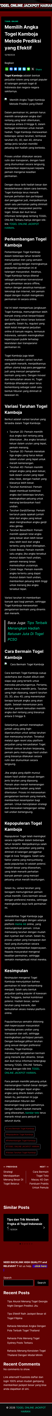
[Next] (44, 1227)
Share (39, 69)
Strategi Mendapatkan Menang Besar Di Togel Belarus (13, 1175)
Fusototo (25, 1377)
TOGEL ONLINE (11, 21)
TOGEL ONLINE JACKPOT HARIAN (22, 1146)
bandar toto (32, 1112)
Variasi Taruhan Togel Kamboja (21, 1152)
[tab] (20, 1244)
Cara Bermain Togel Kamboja (20, 1128)
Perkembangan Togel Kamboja (21, 1140)
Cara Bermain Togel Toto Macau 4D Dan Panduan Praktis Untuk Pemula (39, 1177)
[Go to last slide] (8, 1227)
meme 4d (20, 924)
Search (7, 1277)
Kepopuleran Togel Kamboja (19, 1134)
